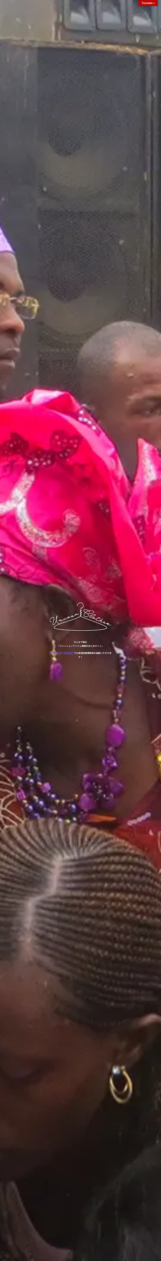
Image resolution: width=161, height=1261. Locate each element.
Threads (57, 653)
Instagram (69, 653)
